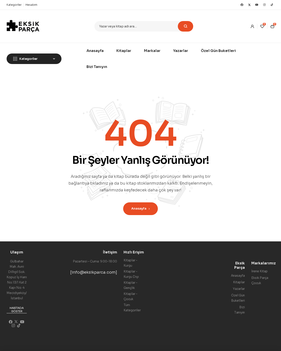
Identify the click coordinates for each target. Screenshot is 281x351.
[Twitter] (249, 4)
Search (185, 26)
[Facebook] (242, 4)
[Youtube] (256, 4)
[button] (17, 309)
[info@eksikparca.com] (93, 272)
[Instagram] (264, 4)
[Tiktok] (271, 4)
